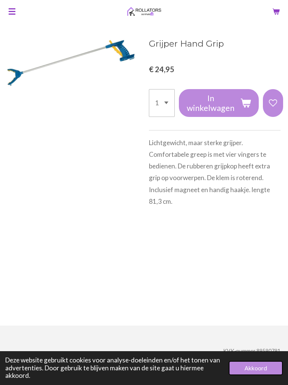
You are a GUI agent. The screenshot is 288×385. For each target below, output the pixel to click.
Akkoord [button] (255, 368)
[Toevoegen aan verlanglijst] (273, 103)
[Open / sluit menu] (12, 11)
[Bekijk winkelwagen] (276, 11)
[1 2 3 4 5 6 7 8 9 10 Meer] (162, 103)
